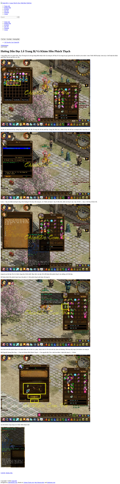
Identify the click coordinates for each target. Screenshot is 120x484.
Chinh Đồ (14, 481)
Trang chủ (7, 6)
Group (6, 14)
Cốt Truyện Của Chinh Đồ (11, 42)
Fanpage (6, 12)
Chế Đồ (3, 473)
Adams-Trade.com (29, 482)
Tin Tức (6, 11)
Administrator (4, 45)
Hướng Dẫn (7, 7)
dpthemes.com (51, 482)
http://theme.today (39, 482)
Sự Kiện (6, 9)
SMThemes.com (12, 482)
